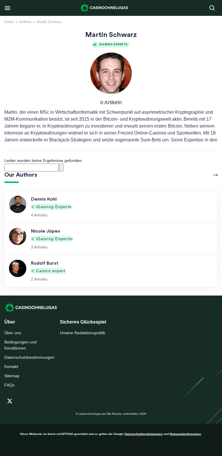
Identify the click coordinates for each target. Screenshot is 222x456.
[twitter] (10, 400)
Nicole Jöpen (45, 231)
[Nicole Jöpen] (17, 239)
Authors (25, 22)
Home (9, 22)
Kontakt (11, 366)
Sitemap (11, 375)
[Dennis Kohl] (17, 207)
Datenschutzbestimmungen (27, 357)
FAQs (9, 385)
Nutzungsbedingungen (185, 434)
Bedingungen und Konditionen (20, 345)
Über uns (12, 332)
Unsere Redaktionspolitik (82, 332)
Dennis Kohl (44, 199)
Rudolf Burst (44, 263)
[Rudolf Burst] (17, 271)
